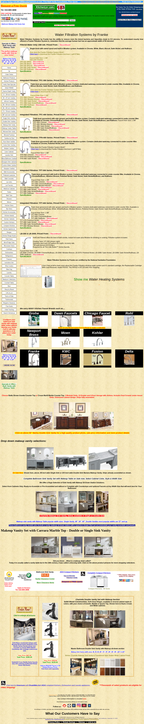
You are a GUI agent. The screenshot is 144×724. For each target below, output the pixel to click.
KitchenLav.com (53, 695)
